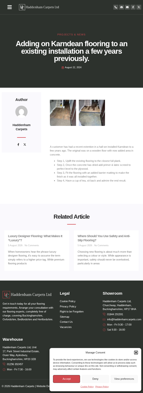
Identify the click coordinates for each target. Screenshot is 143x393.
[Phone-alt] (115, 7)
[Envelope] (127, 7)
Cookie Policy (87, 387)
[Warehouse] (121, 7)
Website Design (45, 386)
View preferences (124, 378)
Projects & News (71, 34)
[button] (136, 352)
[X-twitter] (138, 7)
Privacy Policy (102, 387)
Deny (95, 378)
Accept (67, 378)
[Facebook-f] (133, 7)
